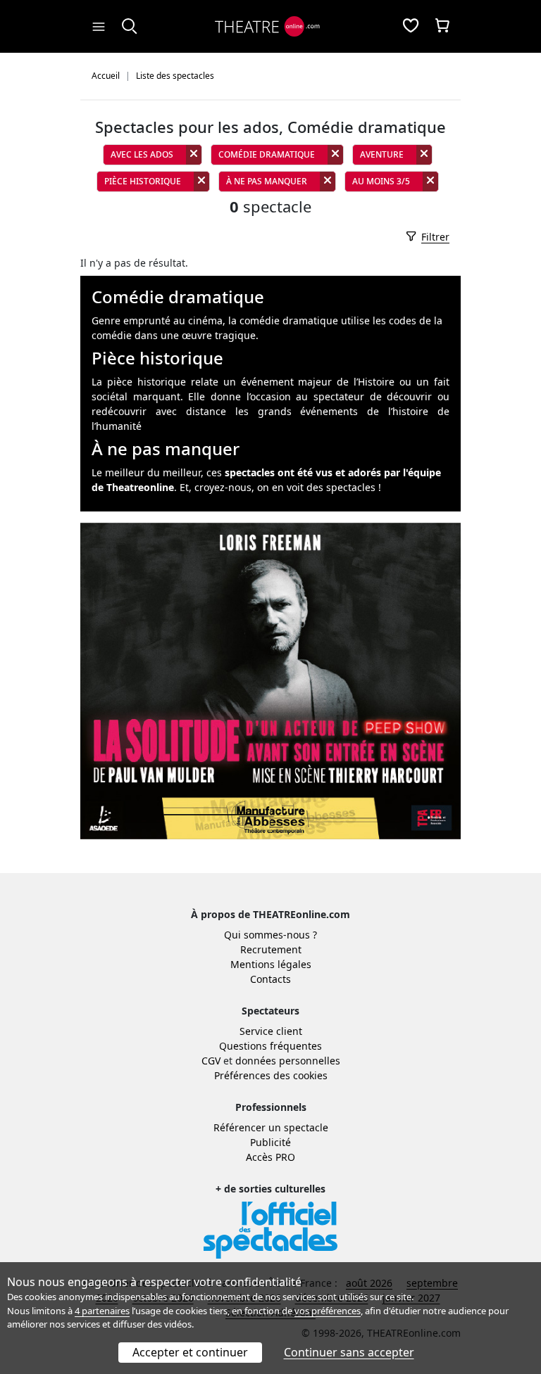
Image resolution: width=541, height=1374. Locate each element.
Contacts (270, 979)
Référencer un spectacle (270, 1127)
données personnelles (287, 1060)
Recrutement (270, 949)
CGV (210, 1060)
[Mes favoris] (410, 26)
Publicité (270, 1142)
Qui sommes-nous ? (270, 934)
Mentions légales (270, 964)
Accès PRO (270, 1157)
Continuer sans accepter (349, 1352)
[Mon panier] (442, 26)
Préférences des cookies (271, 1075)
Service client (271, 1031)
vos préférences (327, 1310)
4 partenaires (102, 1310)
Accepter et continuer (190, 1352)
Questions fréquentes (270, 1045)
